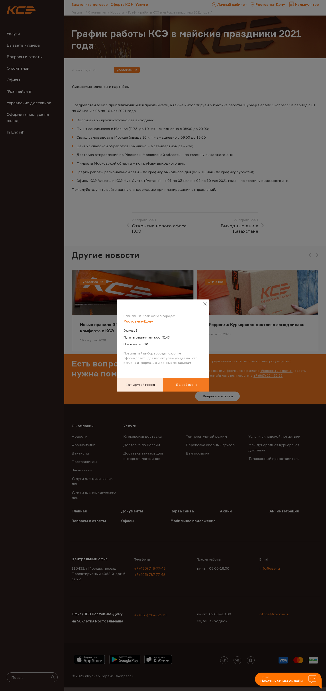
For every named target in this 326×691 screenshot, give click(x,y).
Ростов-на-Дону (138, 321)
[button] (288, 681)
